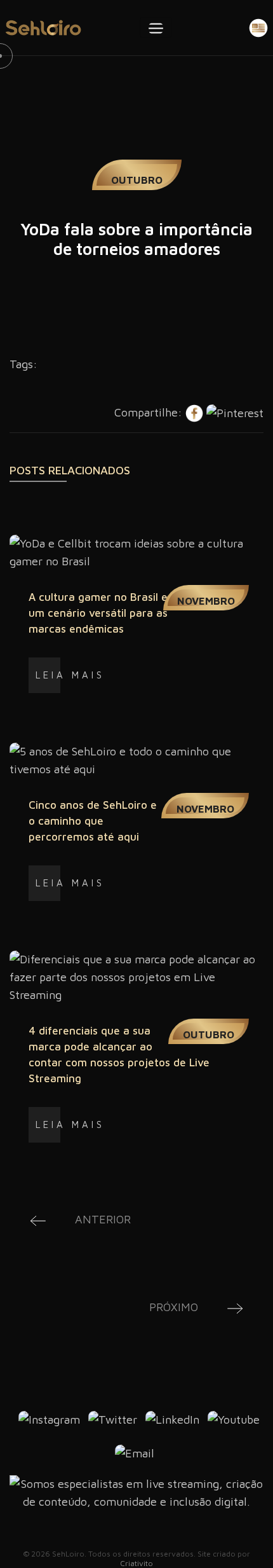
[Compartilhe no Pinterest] (234, 412)
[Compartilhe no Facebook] (195, 412)
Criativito (136, 1563)
